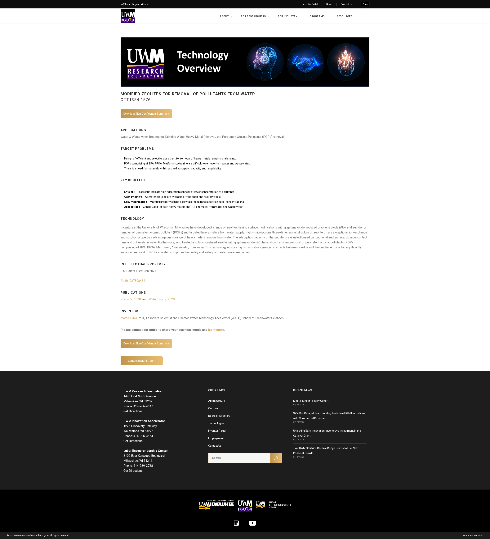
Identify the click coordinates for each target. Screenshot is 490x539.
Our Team (214, 408)
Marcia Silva (129, 318)
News (329, 4)
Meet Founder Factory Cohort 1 (312, 400)
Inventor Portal (310, 4)
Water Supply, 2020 (162, 299)
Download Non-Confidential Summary (146, 113)
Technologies (216, 423)
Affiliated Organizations (134, 4)
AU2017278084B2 (133, 281)
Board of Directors (219, 415)
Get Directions (133, 411)
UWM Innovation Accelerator (144, 421)
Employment (216, 438)
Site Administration (473, 535)
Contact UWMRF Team (141, 360)
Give (365, 4)
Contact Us (347, 4)
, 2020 (131, 299)
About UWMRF (217, 400)
